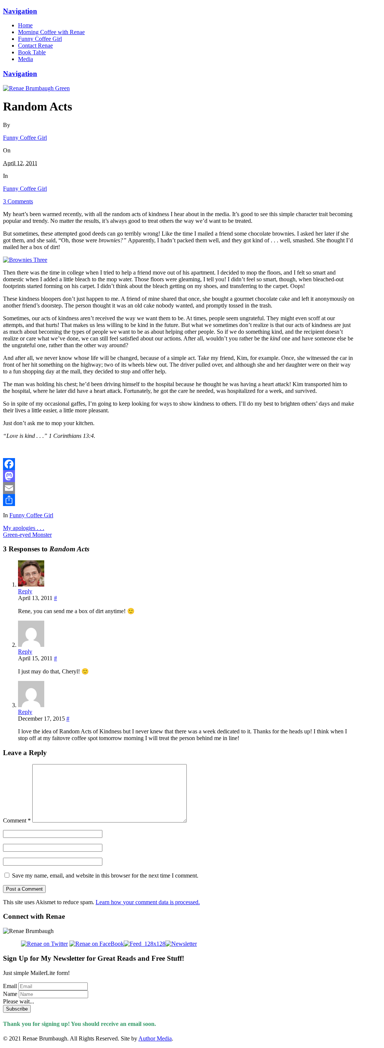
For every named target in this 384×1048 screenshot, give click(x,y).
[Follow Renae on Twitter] (35, 944)
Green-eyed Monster (27, 534)
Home (25, 25)
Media (25, 59)
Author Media (155, 1038)
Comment (17, 820)
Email (10, 986)
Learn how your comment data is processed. (148, 902)
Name (10, 994)
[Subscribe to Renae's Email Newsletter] (181, 944)
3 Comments (18, 201)
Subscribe (17, 1009)
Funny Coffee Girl (40, 39)
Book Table (32, 52)
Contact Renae (35, 45)
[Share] (179, 500)
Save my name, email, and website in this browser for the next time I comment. (105, 875)
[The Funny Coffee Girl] (36, 88)
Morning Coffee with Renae (51, 32)
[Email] (179, 488)
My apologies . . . (23, 528)
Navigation (20, 11)
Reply (25, 591)
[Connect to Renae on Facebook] (96, 944)
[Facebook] (179, 464)
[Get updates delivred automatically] (144, 944)
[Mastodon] (179, 476)
